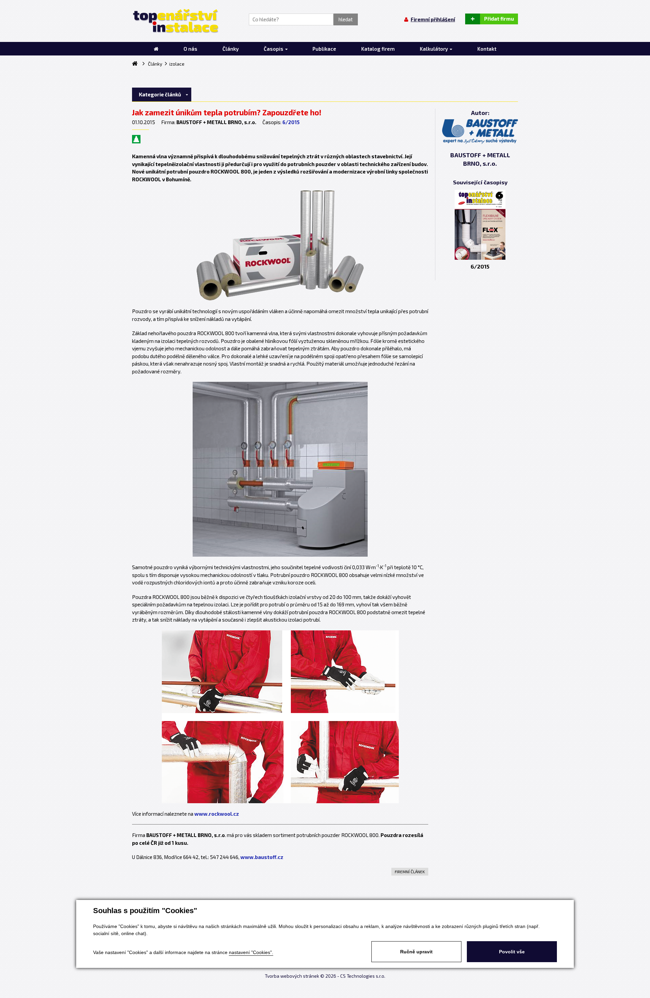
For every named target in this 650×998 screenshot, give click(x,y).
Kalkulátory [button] (434, 49)
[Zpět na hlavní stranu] (175, 20)
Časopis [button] (274, 49)
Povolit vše (512, 951)
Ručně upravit (416, 951)
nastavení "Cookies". (251, 952)
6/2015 (291, 122)
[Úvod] (156, 48)
